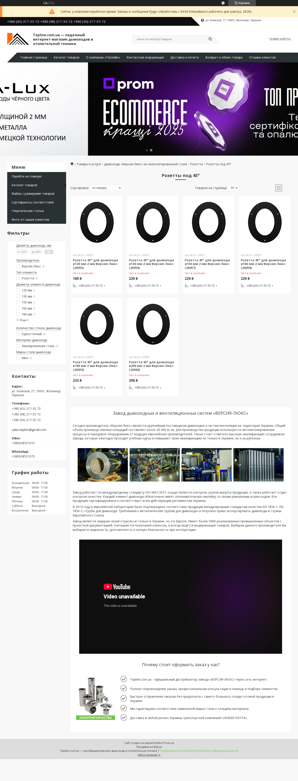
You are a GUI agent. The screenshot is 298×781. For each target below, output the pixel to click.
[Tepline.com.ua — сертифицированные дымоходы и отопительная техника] (18, 39)
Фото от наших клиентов (30, 219)
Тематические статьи (28, 211)
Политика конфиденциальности (217, 751)
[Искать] (210, 39)
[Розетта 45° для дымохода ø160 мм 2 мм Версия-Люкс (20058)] (265, 223)
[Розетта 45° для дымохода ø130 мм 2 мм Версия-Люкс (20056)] (153, 223)
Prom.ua (169, 743)
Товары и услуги (89, 164)
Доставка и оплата (184, 57)
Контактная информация (145, 57)
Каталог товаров (66, 57)
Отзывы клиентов (262, 57)
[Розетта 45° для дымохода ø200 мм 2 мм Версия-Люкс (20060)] (153, 325)
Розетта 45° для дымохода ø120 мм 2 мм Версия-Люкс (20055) (95, 264)
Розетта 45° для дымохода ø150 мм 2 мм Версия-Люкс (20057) (207, 264)
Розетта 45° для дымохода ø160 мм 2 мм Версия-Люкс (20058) (263, 264)
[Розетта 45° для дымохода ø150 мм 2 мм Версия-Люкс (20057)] (209, 223)
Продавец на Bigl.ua (149, 747)
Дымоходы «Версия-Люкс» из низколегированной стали (145, 164)
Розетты (196, 164)
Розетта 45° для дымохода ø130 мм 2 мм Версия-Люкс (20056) (151, 264)
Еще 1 (24, 320)
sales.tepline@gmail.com (29, 430)
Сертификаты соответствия (33, 202)
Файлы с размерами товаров (33, 193)
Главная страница (33, 57)
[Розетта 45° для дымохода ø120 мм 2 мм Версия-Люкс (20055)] (97, 223)
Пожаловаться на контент (177, 751)
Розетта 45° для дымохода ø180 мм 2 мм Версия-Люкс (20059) (95, 366)
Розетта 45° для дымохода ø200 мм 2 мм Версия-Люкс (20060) (151, 366)
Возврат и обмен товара (224, 57)
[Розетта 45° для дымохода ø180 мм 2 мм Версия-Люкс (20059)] (97, 325)
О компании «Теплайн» (103, 57)
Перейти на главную (27, 176)
